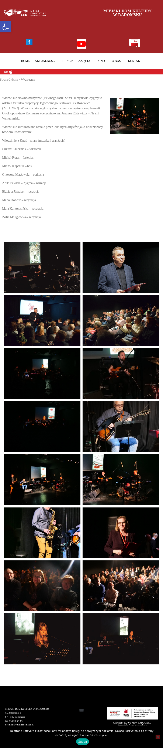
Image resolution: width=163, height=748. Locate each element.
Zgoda (82, 741)
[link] (5, 26)
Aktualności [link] (45, 61)
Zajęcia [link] (84, 61)
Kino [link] (101, 61)
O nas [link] (116, 61)
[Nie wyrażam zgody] (158, 737)
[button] (81, 710)
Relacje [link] (67, 61)
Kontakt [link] (135, 61)
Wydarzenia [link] (28, 79)
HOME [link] (25, 61)
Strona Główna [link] (9, 79)
